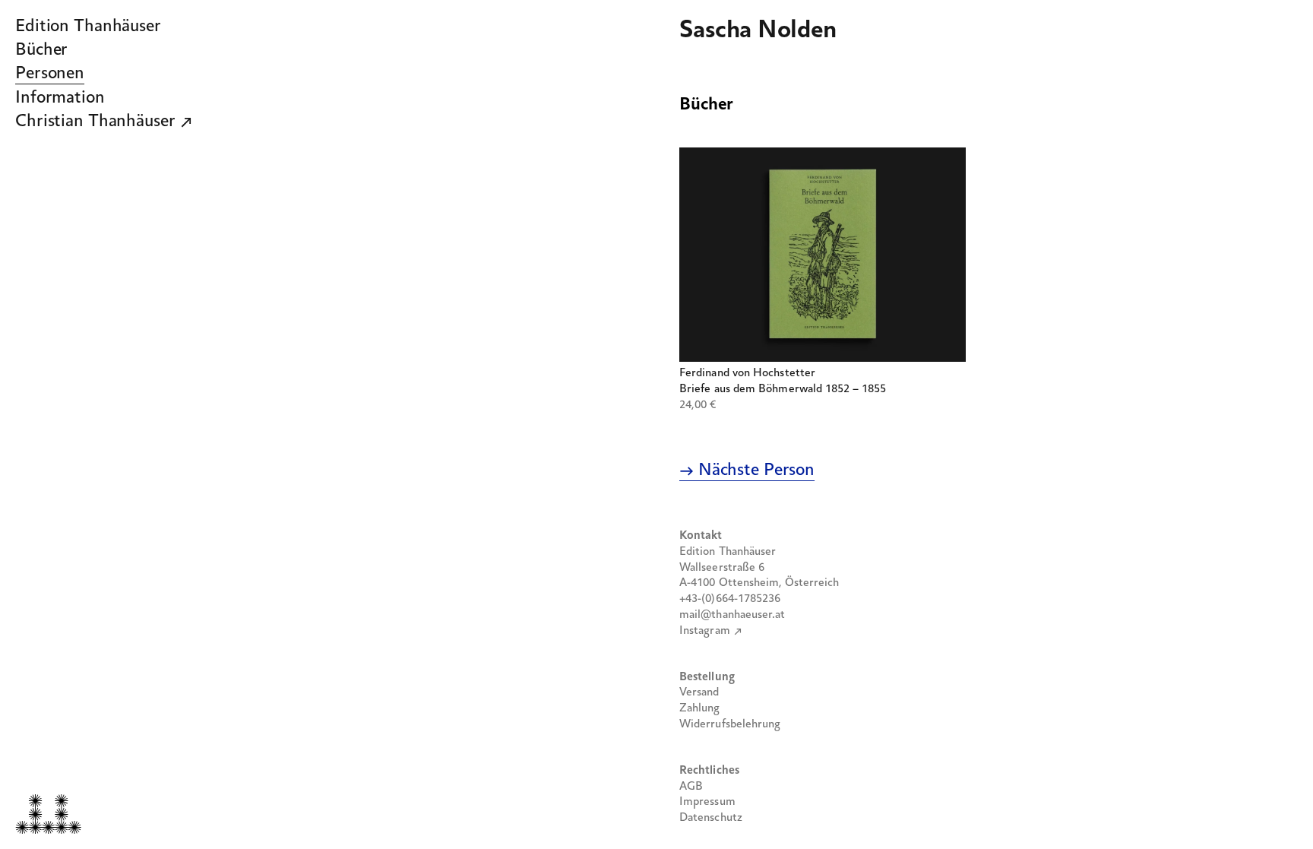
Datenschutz (710, 818)
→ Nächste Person (747, 470)
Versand (699, 692)
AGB (691, 787)
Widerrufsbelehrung (729, 724)
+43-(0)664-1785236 (729, 599)
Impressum (707, 802)
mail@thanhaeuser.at (732, 615)
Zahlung (699, 708)
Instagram (704, 631)
